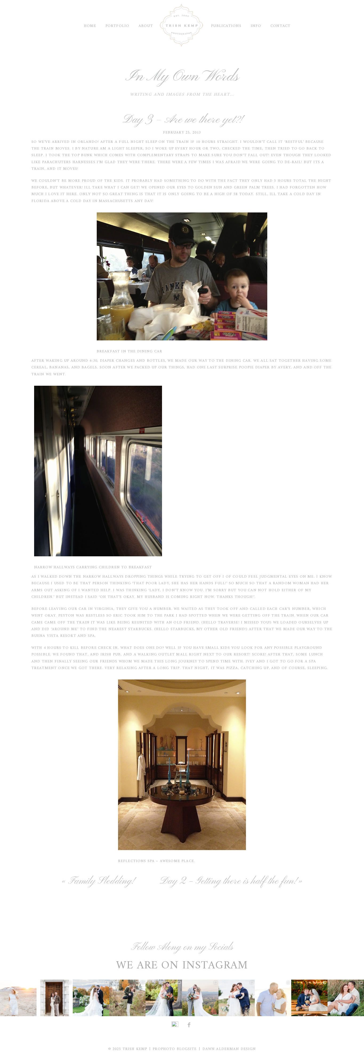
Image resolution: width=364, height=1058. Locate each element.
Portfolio (117, 26)
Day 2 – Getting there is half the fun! (228, 881)
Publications (226, 26)
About (146, 26)
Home (90, 26)
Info (256, 26)
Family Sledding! (101, 881)
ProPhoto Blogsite (175, 1049)
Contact (280, 26)
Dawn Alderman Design (229, 1049)
